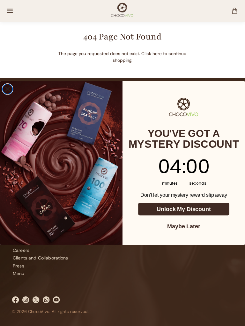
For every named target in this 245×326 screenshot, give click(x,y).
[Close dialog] (8, 89)
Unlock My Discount (184, 209)
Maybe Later (183, 226)
